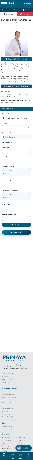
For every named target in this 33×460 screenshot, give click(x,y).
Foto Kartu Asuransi (8, 166)
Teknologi (5, 411)
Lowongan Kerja (7, 426)
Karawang (19, 451)
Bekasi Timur (6, 448)
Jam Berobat (6, 147)
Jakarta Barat (20, 440)
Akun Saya (27, 10)
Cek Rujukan (16, 225)
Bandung (19, 443)
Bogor (4, 443)
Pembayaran (6, 133)
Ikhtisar (4, 391)
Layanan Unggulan (8, 405)
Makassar (5, 451)
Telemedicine (6, 414)
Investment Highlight (8, 394)
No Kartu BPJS (6, 204)
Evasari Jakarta (7, 440)
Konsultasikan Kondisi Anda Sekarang (16, 86)
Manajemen (5, 382)
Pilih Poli (5, 123)
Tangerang (5, 446)
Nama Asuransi (7, 156)
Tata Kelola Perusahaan (9, 397)
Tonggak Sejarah (7, 379)
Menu (5, 10)
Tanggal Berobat (7, 142)
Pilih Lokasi (6, 114)
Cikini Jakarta (20, 437)
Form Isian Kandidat (8, 429)
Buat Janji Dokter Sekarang (17, 59)
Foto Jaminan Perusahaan (10, 190)
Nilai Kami (5, 376)
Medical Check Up (7, 417)
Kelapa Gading (6, 437)
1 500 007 (25, 14)
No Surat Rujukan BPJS (9, 214)
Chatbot (18, 10)
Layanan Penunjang (8, 408)
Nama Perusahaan (8, 180)
